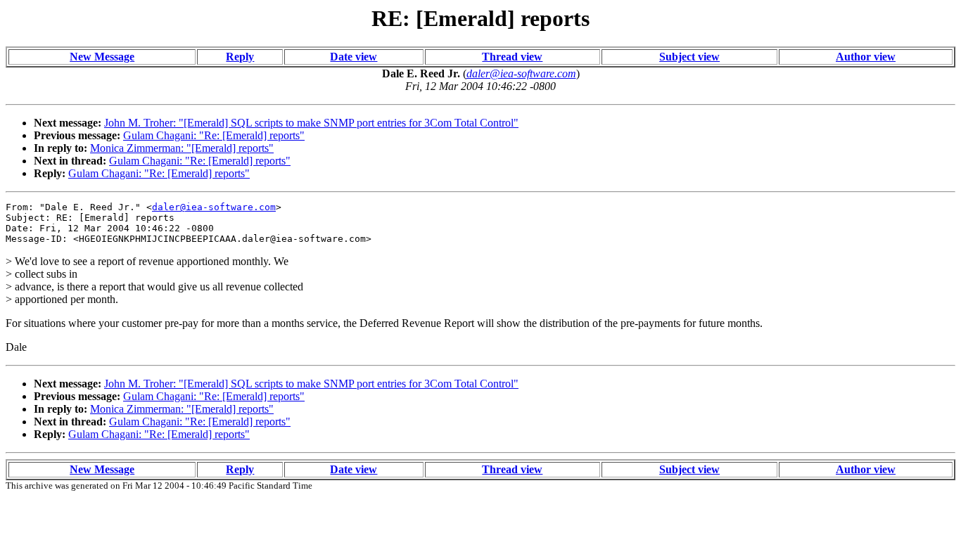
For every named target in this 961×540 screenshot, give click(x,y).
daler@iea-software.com (214, 207)
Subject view (689, 57)
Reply (240, 57)
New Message (102, 57)
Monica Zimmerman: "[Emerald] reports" (182, 148)
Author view (866, 57)
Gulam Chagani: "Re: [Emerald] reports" (214, 135)
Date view (353, 57)
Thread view (512, 57)
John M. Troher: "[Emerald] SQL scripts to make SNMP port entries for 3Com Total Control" (311, 123)
